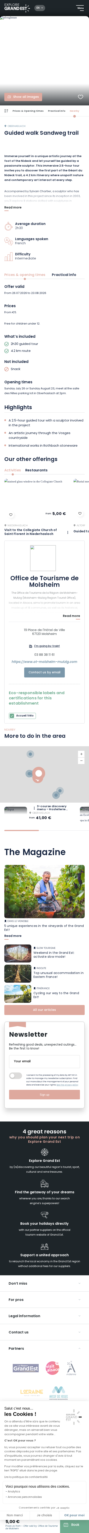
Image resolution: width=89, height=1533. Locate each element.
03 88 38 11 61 (44, 655)
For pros (16, 1300)
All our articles (44, 1010)
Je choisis (44, 1515)
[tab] (21, 830)
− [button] (81, 760)
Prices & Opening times (28, 111)
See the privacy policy (67, 1085)
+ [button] (81, 754)
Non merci (15, 1515)
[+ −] (44, 774)
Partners (16, 1349)
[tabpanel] (44, 340)
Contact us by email (44, 672)
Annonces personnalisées (25, 1497)
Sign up (44, 1094)
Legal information (24, 1316)
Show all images (26, 97)
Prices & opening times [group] (24, 275)
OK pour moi (74, 1515)
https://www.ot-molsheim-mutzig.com (44, 662)
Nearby (74, 111)
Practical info (56, 111)
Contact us (19, 1332)
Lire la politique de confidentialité (26, 1477)
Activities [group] (12, 470)
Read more (13, 208)
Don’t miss (18, 1284)
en (38, 8)
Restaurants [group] (36, 470)
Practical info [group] (64, 275)
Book (75, 1525)
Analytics (14, 1492)
